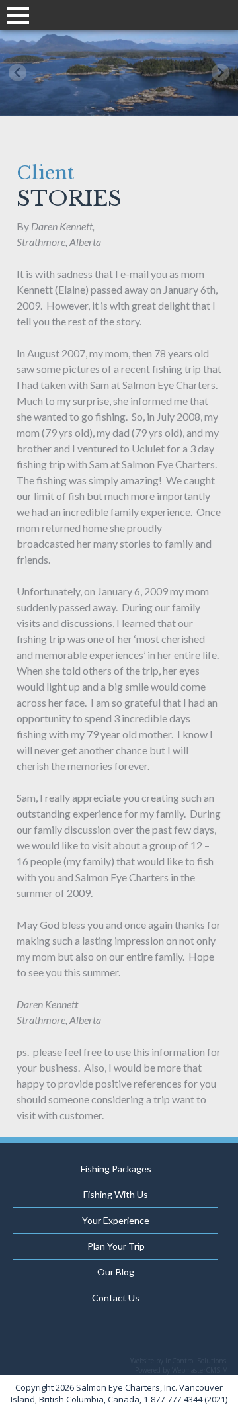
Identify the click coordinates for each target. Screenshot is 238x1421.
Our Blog (115, 1271)
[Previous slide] (17, 72)
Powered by (181, 1370)
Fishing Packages (116, 1168)
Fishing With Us (115, 1194)
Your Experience (115, 1220)
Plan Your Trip (116, 1246)
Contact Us (115, 1297)
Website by (179, 1360)
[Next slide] (220, 72)
